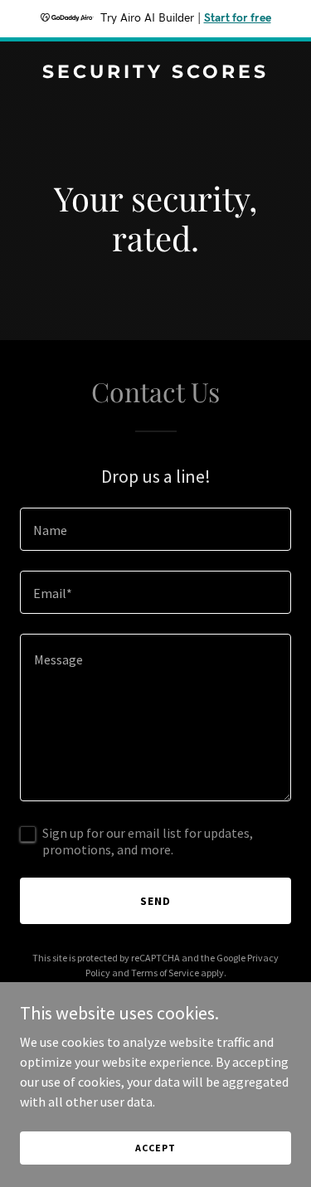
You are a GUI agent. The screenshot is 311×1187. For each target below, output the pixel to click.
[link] (155, 73)
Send (155, 900)
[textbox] (155, 529)
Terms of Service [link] (165, 972)
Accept (155, 1147)
